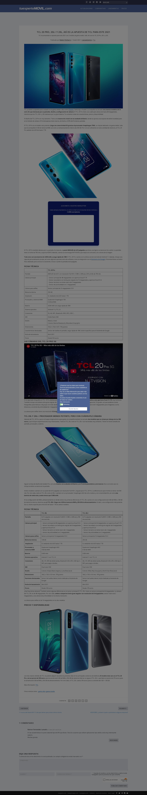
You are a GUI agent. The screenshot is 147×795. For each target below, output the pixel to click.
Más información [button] (65, 401)
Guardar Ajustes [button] (73, 409)
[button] (61, 404)
